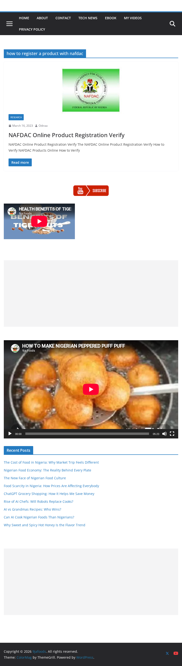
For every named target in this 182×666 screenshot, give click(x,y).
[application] (91, 389)
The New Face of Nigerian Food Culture (35, 478)
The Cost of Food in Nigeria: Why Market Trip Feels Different (51, 462)
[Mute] (164, 433)
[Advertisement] (91, 293)
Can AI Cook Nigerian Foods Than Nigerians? (39, 517)
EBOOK (110, 18)
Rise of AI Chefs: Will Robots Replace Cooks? (38, 501)
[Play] (10, 433)
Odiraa (43, 126)
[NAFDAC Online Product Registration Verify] (91, 90)
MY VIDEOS (133, 18)
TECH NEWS (87, 18)
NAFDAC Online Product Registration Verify (66, 135)
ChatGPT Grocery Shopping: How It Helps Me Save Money (49, 493)
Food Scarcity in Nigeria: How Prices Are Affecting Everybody (51, 486)
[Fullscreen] (172, 433)
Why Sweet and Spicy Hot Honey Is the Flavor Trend (44, 525)
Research (16, 117)
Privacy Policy (32, 29)
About (42, 18)
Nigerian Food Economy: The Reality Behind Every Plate (47, 470)
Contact (63, 18)
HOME (24, 18)
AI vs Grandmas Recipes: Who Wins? (32, 509)
